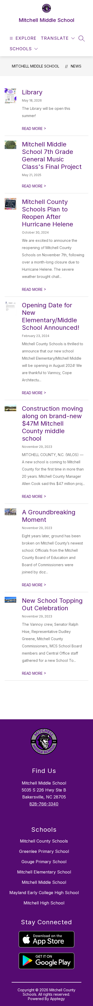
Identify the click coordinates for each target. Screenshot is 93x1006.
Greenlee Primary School (44, 851)
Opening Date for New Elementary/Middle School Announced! (50, 316)
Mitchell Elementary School (44, 872)
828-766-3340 (43, 803)
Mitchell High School (44, 902)
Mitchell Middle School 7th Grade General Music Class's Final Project (52, 155)
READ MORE (34, 128)
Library (32, 92)
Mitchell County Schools (44, 841)
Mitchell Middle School (35, 66)
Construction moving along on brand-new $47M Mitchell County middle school (52, 423)
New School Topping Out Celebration (52, 604)
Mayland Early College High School (44, 892)
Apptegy (57, 998)
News (76, 66)
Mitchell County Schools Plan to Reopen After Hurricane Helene (47, 213)
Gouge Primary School (43, 861)
